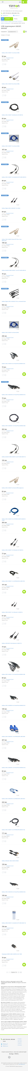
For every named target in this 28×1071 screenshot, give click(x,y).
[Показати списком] (26, 32)
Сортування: (4, 31)
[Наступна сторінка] (19, 972)
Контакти (20, 1045)
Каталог (7, 18)
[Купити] (24, 63)
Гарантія (19, 1043)
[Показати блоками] (24, 32)
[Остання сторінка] (21, 972)
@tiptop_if (17, 15)
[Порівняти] (20, 2)
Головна (19, 1039)
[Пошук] (25, 19)
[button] (2, 2)
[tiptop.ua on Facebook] (9, 1057)
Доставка (20, 1041)
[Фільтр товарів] (2, 19)
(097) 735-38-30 (6, 1039)
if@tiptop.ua (5, 1046)
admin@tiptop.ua (22, 1064)
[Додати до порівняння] (5, 64)
